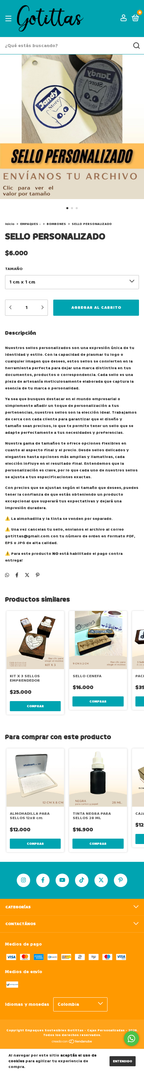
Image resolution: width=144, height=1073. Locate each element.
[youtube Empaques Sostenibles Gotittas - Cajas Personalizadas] (62, 880)
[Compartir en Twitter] (27, 575)
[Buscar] (136, 46)
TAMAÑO (13, 269)
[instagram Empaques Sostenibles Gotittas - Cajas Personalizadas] (23, 880)
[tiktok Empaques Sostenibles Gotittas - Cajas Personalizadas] (81, 880)
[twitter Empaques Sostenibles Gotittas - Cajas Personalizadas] (101, 880)
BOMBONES (56, 224)
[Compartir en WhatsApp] (7, 575)
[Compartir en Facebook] (16, 575)
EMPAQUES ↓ (30, 224)
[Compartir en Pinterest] (38, 575)
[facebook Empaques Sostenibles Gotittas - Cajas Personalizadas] (43, 880)
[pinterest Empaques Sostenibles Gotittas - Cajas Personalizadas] (120, 880)
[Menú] (9, 18)
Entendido (122, 1061)
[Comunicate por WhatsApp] (131, 1038)
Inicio (9, 224)
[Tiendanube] (72, 1042)
